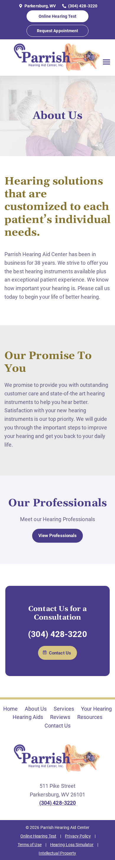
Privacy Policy (78, 836)
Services (64, 709)
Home (10, 709)
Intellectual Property (57, 853)
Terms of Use (30, 844)
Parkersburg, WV (40, 6)
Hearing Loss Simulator (71, 844)
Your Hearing (96, 709)
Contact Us (58, 725)
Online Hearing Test (38, 836)
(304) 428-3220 (82, 6)
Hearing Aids (28, 717)
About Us (36, 709)
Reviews (60, 717)
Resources (89, 717)
